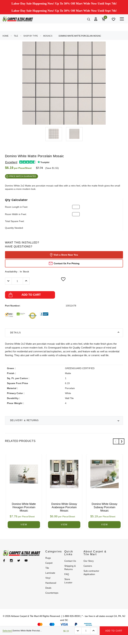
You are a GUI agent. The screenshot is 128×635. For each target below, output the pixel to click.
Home (5, 36)
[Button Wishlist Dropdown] (63, 279)
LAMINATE (50, 573)
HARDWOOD (50, 582)
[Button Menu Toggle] (121, 18)
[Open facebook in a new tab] (4, 560)
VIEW (23, 524)
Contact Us (70, 561)
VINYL (47, 578)
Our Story (89, 561)
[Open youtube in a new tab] (26, 560)
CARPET (48, 563)
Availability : (17, 271)
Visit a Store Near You (66, 254)
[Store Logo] (17, 18)
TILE (16, 36)
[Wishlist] (113, 19)
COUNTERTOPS (51, 592)
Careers (88, 566)
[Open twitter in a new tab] (19, 560)
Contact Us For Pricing (67, 263)
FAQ (66, 574)
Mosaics (47, 36)
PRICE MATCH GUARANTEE (22, 176)
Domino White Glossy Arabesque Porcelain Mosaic (64, 507)
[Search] (88, 19)
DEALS (48, 587)
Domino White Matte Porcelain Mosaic (80, 36)
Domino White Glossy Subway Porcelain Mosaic (104, 507)
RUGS (48, 558)
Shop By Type (30, 36)
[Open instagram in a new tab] (11, 560)
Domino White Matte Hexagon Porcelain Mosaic (24, 507)
